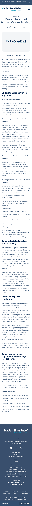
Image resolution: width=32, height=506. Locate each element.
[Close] (29, 488)
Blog (16, 461)
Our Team (16, 454)
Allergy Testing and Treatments (16, 476)
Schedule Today (16, 496)
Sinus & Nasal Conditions (16, 469)
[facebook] (13, 55)
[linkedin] (20, 55)
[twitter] (17, 55)
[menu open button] (29, 9)
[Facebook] (16, 448)
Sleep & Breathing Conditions (16, 474)
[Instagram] (21, 448)
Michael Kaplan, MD (19, 27)
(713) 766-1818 (24, 503)
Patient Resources (16, 484)
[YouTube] (11, 448)
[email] (24, 55)
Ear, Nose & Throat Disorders (16, 472)
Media (16, 459)
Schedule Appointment (16, 482)
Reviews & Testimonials (16, 456)
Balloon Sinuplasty (16, 467)
